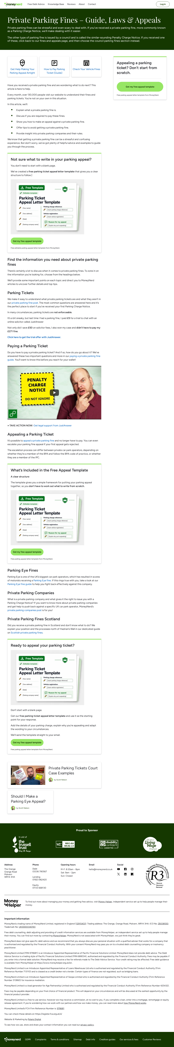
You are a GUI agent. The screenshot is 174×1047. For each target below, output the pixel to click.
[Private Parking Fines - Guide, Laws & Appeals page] (132, 874)
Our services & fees (129, 1039)
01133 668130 (39, 887)
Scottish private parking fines (27, 632)
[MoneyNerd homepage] (13, 4)
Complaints (40, 1039)
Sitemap (77, 1039)
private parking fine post (25, 302)
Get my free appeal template (27, 241)
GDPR (28, 1039)
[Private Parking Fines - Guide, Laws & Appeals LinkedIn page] (125, 874)
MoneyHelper (59, 935)
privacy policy (87, 1024)
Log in (163, 4)
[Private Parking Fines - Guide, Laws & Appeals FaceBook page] (125, 869)
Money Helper (105, 901)
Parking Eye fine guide (19, 584)
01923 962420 (39, 879)
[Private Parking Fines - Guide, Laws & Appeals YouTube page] (118, 869)
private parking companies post (24, 610)
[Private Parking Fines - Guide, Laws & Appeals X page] (118, 874)
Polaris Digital (34, 1019)
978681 (60, 1008)
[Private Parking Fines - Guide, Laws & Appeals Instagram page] (132, 869)
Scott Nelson (61, 780)
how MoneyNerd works (135, 1003)
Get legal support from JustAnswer (53, 425)
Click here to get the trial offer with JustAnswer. (34, 337)
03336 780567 (39, 871)
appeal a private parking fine (38, 440)
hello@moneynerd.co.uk (100, 869)
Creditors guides (107, 1039)
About (82, 4)
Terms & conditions (60, 1039)
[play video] (54, 392)
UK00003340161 (27, 927)
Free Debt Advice (36, 4)
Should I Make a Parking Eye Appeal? (28, 798)
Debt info (90, 1039)
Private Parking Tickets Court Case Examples (73, 770)
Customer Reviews (152, 1039)
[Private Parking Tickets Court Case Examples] (28, 775)
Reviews (71, 4)
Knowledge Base (56, 4)
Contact (92, 4)
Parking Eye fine (42, 580)
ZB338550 (163, 923)
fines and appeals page (54, 40)
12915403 (81, 923)
